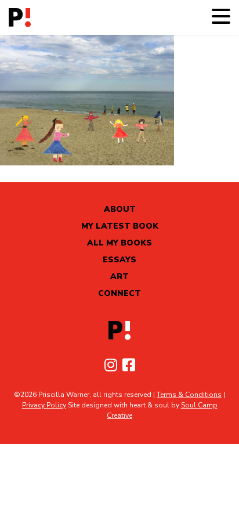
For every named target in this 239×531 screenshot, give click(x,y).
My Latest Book (119, 226)
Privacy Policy (44, 405)
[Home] (20, 17)
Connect (119, 293)
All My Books (119, 242)
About (120, 209)
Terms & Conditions (189, 394)
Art (119, 276)
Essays (119, 259)
